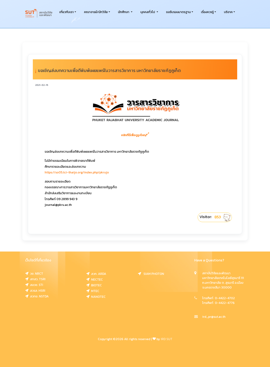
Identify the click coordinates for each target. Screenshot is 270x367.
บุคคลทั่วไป (148, 11)
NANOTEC (98, 296)
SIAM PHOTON (152, 273)
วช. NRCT (35, 273)
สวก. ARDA (98, 273)
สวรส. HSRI (36, 290)
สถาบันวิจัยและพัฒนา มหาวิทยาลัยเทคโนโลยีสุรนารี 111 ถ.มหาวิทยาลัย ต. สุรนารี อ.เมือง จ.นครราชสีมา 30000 (223, 280)
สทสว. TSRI (36, 279)
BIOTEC (96, 285)
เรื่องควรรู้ (207, 11)
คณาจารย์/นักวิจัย (96, 11)
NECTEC (96, 279)
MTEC (94, 290)
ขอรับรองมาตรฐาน (178, 11)
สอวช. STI (35, 284)
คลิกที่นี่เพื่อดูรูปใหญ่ (133, 135)
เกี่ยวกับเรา (66, 11)
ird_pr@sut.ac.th (214, 316)
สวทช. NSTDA (38, 296)
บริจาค (228, 11)
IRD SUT (166, 339)
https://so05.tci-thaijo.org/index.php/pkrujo (77, 172)
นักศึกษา (124, 11)
